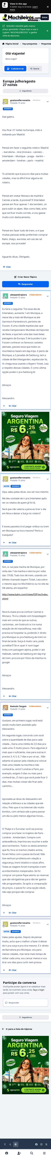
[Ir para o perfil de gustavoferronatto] (5, 101)
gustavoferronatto (20, 100)
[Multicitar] (4, 406)
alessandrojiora (18, 294)
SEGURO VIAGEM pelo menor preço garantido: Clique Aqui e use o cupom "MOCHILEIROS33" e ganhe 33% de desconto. (20, 31)
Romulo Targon (18, 706)
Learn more (5, 6)
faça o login (38, 989)
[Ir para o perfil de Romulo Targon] (5, 707)
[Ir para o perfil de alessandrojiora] (5, 296)
